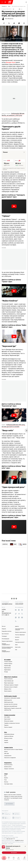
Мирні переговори (8, 683)
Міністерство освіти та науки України (13, 749)
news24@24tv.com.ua (7, 604)
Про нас (4, 626)
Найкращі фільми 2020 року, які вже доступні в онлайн (13, 425)
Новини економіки (9, 715)
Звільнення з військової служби (12, 698)
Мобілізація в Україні (10, 696)
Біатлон (6, 782)
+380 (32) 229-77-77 (10, 838)
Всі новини (7, 659)
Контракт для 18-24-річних (10, 704)
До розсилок (9, 803)
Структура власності (19, 642)
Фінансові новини (8, 721)
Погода (6, 671)
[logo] (9, 2)
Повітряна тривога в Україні (11, 685)
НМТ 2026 (6, 753)
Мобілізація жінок (8, 702)
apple (16, 813)
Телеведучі (4, 636)
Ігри (16, 649)
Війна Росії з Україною (10, 677)
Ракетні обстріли (8, 678)
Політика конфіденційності (6, 644)
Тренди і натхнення (9, 768)
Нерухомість (8, 762)
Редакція (4, 628)
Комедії (6, 740)
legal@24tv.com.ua (19, 840)
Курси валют (7, 719)
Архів (16, 644)
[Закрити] (25, 846)
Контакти (17, 637)
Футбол (6, 777)
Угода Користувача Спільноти (19, 629)
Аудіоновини (7, 669)
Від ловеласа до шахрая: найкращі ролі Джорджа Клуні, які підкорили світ (19, 6)
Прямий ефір (7, 665)
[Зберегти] (24, 23)
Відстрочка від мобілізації (10, 706)
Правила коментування (20, 632)
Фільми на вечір (8, 738)
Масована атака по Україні (10, 687)
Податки (6, 725)
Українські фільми (8, 736)
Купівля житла (7, 766)
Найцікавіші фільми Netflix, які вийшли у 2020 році (13, 114)
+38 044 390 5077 (19, 604)
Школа (6, 751)
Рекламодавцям (5, 638)
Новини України (8, 663)
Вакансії (17, 639)
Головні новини (8, 661)
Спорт (6, 773)
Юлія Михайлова (9, 18)
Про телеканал (5, 633)
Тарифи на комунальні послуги (12, 723)
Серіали (6, 742)
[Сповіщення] (26, 2)
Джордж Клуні (10, 62)
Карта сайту (18, 647)
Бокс (5, 775)
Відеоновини (7, 667)
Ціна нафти (7, 717)
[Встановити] (14, 849)
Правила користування (7, 641)
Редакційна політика (6, 631)
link (15, 610)
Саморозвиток (7, 755)
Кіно (9, 6)
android (6, 813)
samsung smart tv (16, 817)
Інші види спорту (8, 784)
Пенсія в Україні (8, 727)
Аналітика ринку (8, 764)
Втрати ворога (7, 691)
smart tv (6, 817)
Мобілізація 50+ (8, 700)
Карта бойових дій (8, 680)
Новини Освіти (8, 747)
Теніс (5, 779)
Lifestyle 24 (4, 6)
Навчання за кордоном (10, 757)
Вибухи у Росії (7, 689)
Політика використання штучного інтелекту (7, 648)
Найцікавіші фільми (9, 734)
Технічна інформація (20, 634)
